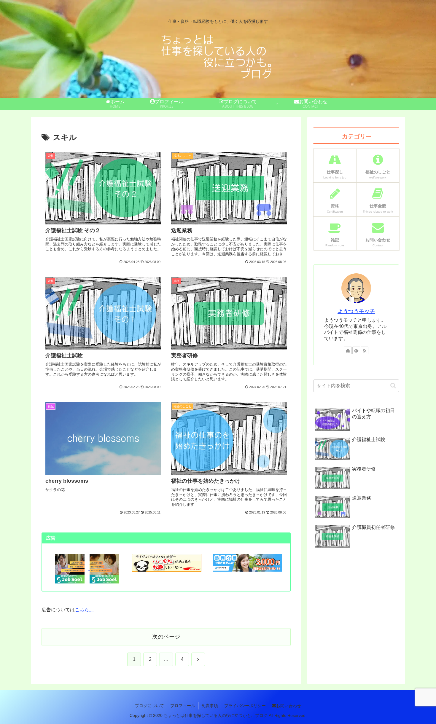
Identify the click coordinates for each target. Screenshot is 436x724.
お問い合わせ (288, 705)
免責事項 (209, 705)
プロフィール (182, 705)
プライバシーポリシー (245, 705)
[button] (393, 385)
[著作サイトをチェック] (348, 350)
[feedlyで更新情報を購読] (356, 350)
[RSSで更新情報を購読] (364, 350)
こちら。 (84, 609)
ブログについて (149, 705)
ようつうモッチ (356, 311)
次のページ (166, 637)
